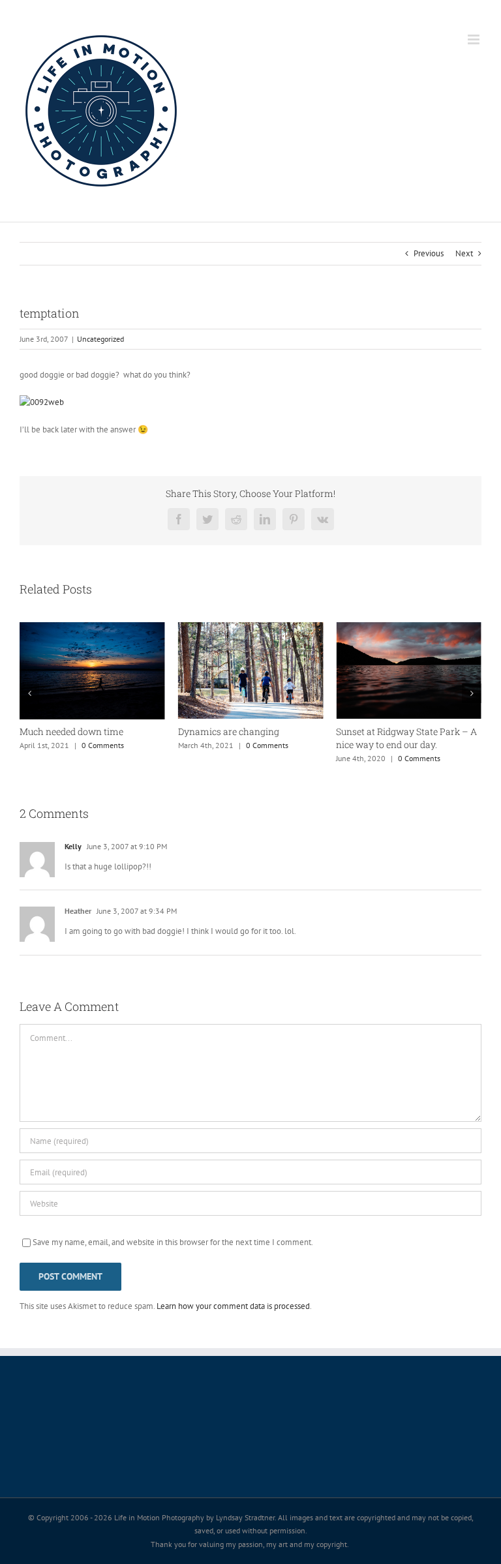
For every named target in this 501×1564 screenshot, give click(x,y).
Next (464, 253)
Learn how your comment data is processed (233, 1306)
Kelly (73, 846)
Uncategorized (100, 339)
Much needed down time (71, 731)
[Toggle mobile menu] (474, 39)
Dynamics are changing (228, 731)
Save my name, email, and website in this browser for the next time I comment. (173, 1242)
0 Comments (103, 745)
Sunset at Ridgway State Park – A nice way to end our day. (406, 738)
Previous (429, 253)
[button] (29, 693)
